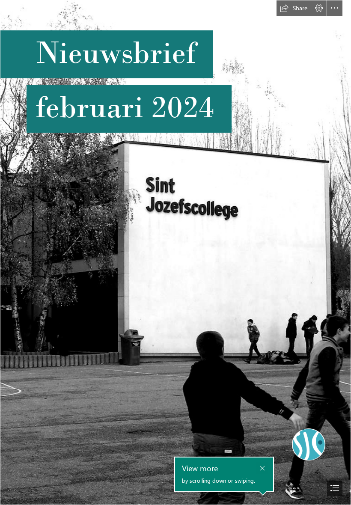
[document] (175, 252)
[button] (294, 8)
